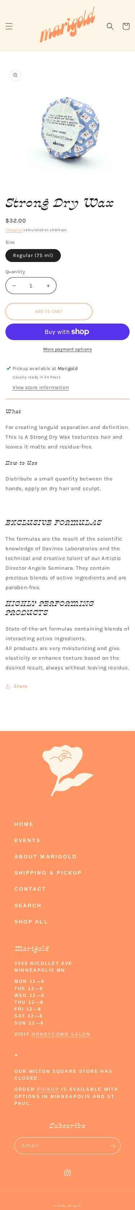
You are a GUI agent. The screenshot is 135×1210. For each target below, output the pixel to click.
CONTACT (30, 889)
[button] (9, 26)
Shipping (14, 230)
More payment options (67, 349)
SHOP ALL (31, 922)
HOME (24, 824)
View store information (41, 387)
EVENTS (27, 840)
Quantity (15, 271)
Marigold (74, 1205)
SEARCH (28, 905)
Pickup (48, 1089)
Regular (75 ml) (33, 255)
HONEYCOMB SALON (61, 1034)
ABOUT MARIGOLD (45, 856)
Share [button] (21, 686)
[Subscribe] (112, 1145)
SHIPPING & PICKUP (48, 873)
